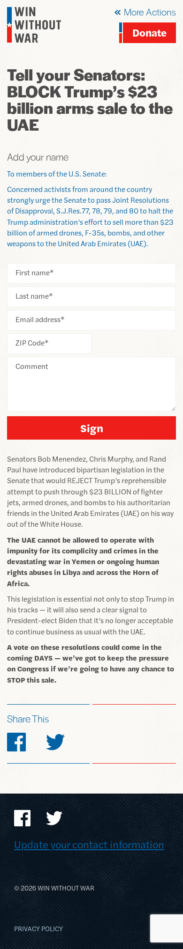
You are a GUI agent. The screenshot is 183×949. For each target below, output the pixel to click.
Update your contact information (89, 844)
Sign (91, 427)
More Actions (150, 11)
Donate (149, 32)
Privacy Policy (38, 928)
